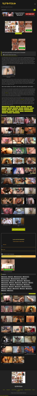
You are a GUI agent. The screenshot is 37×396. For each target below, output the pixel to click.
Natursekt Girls (27, 284)
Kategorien (8, 389)
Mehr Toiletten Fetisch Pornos (18, 229)
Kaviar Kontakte (24, 106)
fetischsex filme (15, 109)
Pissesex (10, 288)
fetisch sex (9, 109)
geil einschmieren (21, 109)
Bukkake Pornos (26, 276)
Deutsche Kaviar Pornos (6, 106)
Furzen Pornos (13, 280)
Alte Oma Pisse (5, 276)
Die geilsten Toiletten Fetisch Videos (10, 54)
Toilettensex (4, 290)
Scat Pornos (23, 288)
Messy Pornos (13, 284)
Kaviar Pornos (30, 106)
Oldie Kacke (12, 286)
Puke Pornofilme (16, 288)
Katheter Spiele (20, 280)
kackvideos (17, 111)
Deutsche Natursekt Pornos (16, 278)
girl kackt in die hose (5, 111)
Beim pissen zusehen (18, 276)
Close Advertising (18, 33)
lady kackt (22, 111)
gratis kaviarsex (12, 111)
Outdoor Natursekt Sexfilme (27, 286)
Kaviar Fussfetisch (5, 282)
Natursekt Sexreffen (28, 389)
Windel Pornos (11, 290)
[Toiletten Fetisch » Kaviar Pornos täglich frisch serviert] (18, 3)
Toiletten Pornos (29, 288)
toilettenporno (4, 112)
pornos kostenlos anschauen (29, 111)
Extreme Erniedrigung (6, 280)
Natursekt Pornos (5, 286)
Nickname (4, 244)
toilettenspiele (10, 112)
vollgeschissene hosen (16, 112)
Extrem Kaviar (13, 106)
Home (4, 389)
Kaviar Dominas (27, 280)
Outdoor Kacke (18, 286)
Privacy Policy (2, 395)
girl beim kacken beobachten (29, 109)
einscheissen (4, 109)
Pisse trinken (4, 288)
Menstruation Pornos (6, 284)
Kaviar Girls (18, 106)
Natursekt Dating (20, 284)
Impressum (6, 395)
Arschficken (11, 276)
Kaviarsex (31, 282)
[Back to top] (34, 393)
